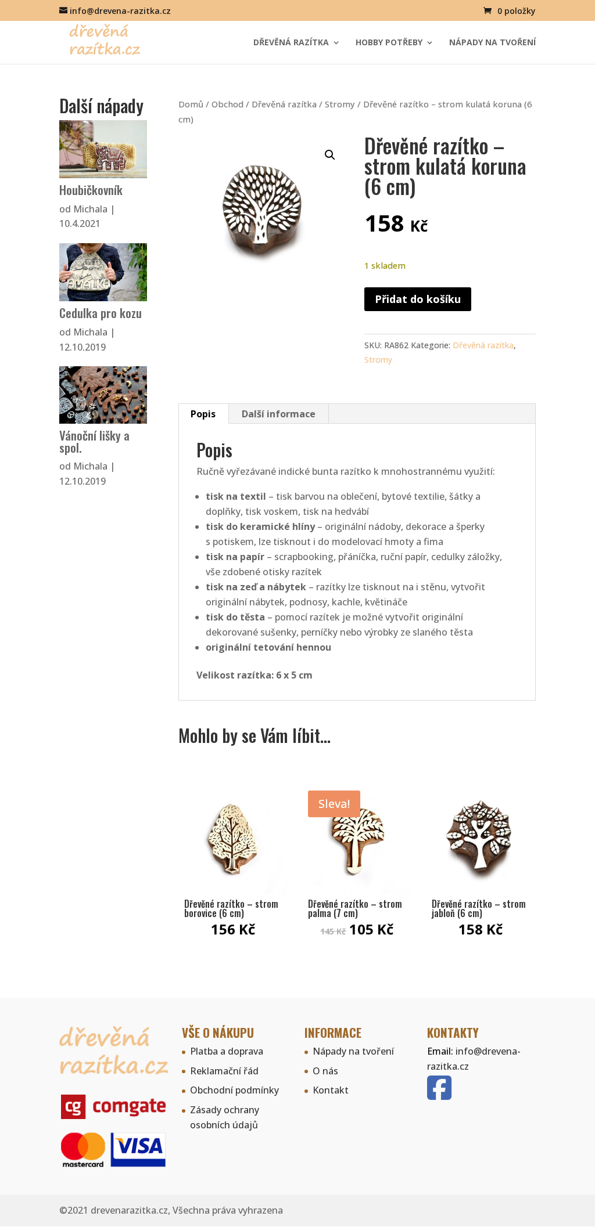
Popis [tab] (203, 413)
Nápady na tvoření (492, 43)
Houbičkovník (91, 190)
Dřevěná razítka (291, 43)
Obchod (227, 104)
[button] (330, 155)
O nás (325, 1070)
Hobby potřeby (389, 43)
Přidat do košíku (418, 299)
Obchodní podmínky (234, 1090)
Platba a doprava (226, 1051)
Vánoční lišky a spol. (94, 441)
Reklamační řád (224, 1070)
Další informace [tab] (279, 413)
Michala (90, 209)
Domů (190, 104)
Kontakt (331, 1090)
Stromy (340, 104)
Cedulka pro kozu (100, 313)
